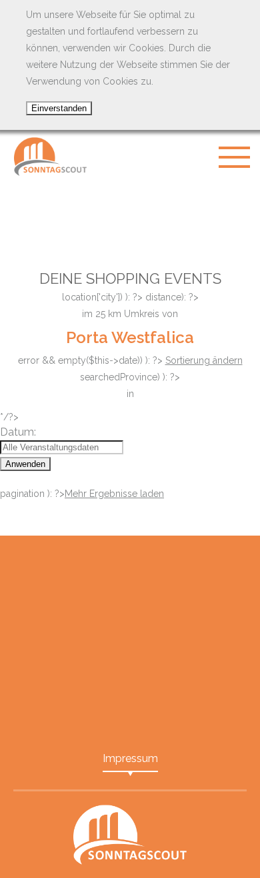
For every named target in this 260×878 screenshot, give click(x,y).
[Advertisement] (130, 216)
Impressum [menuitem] (130, 758)
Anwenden (25, 464)
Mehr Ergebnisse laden (114, 493)
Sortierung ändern (204, 360)
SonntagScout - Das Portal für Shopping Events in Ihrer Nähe (50, 156)
